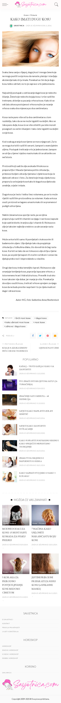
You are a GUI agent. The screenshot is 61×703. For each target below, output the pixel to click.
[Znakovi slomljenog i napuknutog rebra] (9, 461)
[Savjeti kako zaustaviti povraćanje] (9, 429)
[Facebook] (33, 336)
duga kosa (41, 318)
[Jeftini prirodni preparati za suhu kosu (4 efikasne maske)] (45, 563)
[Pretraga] (56, 4)
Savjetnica (19, 25)
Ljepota (52, 572)
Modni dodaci (9, 523)
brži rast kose (23, 318)
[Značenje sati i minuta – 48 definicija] (9, 399)
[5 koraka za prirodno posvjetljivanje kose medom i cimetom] (15, 563)
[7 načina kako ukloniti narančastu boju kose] (45, 515)
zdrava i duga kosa (15, 326)
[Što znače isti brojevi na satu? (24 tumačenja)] (9, 385)
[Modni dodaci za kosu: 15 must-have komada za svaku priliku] (15, 515)
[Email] (55, 336)
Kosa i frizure (30, 15)
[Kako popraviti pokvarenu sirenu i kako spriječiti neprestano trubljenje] (9, 445)
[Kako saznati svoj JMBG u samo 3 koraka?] (9, 476)
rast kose (40, 322)
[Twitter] (40, 336)
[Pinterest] (48, 336)
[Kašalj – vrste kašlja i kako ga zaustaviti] (9, 370)
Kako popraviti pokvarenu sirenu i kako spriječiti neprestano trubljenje (39, 443)
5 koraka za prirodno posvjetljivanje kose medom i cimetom (12, 585)
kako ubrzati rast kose (17, 322)
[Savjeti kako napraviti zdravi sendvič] (9, 414)
